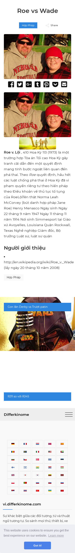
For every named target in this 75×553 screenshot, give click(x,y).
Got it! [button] (37, 545)
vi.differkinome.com (22, 504)
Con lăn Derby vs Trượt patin (28, 307)
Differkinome (16, 414)
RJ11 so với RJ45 (18, 396)
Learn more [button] (56, 535)
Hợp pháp (28, 25)
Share (54, 25)
